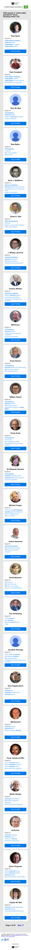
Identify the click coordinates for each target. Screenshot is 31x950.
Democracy (8, 439)
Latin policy (12, 622)
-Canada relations (14, 80)
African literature (13, 764)
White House (9, 154)
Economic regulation (11, 479)
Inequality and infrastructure (14, 911)
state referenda (10, 584)
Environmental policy (11, 371)
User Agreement (10, 936)
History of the (13, 510)
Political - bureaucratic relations (14, 225)
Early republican (12, 654)
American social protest (12, 840)
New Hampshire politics (12, 441)
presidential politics (12, 550)
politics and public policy (15, 367)
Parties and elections (11, 192)
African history (12, 762)
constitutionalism (11, 658)
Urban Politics (12, 799)
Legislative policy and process (14, 263)
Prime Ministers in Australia (13, 82)
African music (12, 766)
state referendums (11, 586)
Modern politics (13, 295)
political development (14, 187)
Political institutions (10, 118)
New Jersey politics (11, 153)
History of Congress (12, 514)
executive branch (13, 476)
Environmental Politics (11, 336)
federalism (11, 259)
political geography (14, 907)
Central (10, 618)
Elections (7, 223)
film (9, 690)
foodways (11, 835)
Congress (12, 44)
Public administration (11, 227)
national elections (11, 261)
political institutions (14, 512)
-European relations (12, 369)
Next (19, 925)
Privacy (3, 936)
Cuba (6, 624)
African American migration (13, 768)
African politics (12, 873)
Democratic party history (12, 297)
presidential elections (12, 548)
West (9, 728)
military (11, 78)
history (10, 726)
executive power (11, 405)
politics (10, 42)
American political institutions (14, 804)
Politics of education (14, 116)
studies (10, 694)
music (9, 837)
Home (26, 935)
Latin (9, 620)
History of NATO (10, 516)
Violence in (11, 839)
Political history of (13, 730)
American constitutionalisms (13, 588)
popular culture (12, 692)
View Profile (15, 51)
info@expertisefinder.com (16, 935)
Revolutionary (12, 656)
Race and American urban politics (15, 877)
